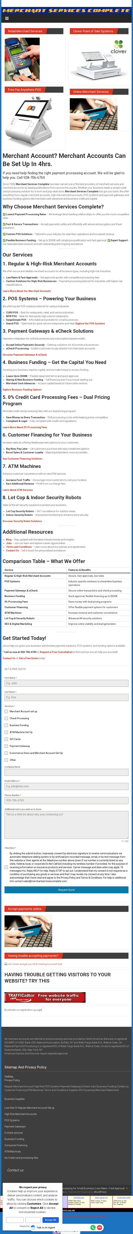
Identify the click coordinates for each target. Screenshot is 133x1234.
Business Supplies (15, 1099)
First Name (11, 678)
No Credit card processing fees (21, 1157)
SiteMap (9, 1076)
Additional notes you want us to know (23, 809)
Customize (15, 1220)
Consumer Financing (16, 1145)
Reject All (33, 1220)
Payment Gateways (15, 1126)
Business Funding (14, 1139)
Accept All (50, 1220)
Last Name (10, 692)
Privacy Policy (12, 1080)
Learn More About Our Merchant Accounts (27, 291)
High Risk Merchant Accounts (21, 1114)
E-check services (14, 1132)
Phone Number (13, 795)
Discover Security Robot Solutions (22, 521)
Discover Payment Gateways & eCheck (25, 354)
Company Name (12, 767)
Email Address (12, 781)
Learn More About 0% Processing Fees (25, 427)
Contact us (15, 1170)
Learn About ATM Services (18, 490)
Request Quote (66, 889)
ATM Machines (13, 1151)
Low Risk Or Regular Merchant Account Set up (29, 1107)
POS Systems (12, 1120)
